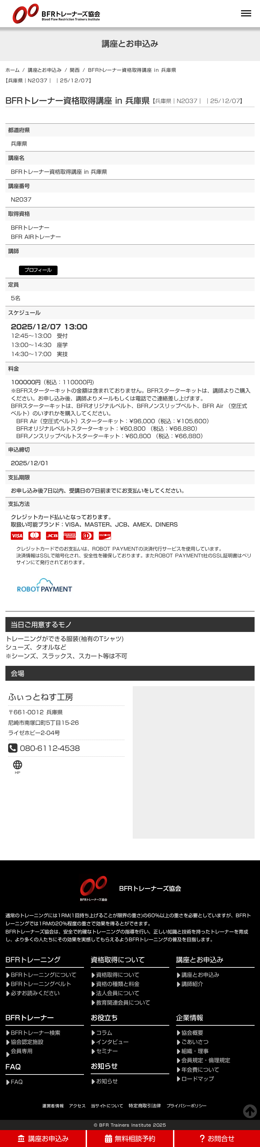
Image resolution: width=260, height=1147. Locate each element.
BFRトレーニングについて (44, 975)
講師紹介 (192, 984)
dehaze (246, 13)
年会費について (200, 1069)
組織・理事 (195, 1051)
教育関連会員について (123, 1002)
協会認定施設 (27, 1042)
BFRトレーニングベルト (41, 984)
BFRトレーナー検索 (35, 1033)
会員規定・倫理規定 (205, 1060)
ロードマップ (197, 1079)
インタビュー (112, 1042)
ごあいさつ (195, 1042)
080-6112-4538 (50, 748)
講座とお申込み (45, 70)
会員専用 (21, 1051)
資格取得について (117, 975)
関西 (75, 70)
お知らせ (107, 1081)
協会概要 (192, 1033)
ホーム (12, 70)
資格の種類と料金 (117, 984)
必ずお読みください (35, 993)
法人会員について (117, 993)
